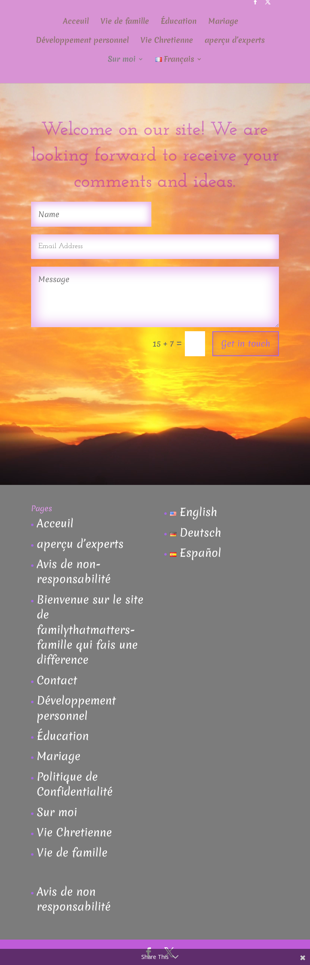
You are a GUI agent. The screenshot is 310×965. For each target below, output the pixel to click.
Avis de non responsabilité (74, 899)
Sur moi (122, 60)
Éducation (179, 22)
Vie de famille (125, 22)
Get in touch (245, 343)
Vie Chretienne (166, 41)
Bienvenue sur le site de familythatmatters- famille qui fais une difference (90, 630)
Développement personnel (82, 41)
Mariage (223, 22)
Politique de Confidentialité (75, 784)
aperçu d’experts (235, 41)
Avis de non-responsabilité (74, 571)
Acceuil (76, 22)
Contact (57, 680)
